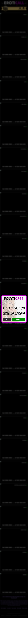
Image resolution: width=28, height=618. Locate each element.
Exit (7, 319)
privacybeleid (18, 314)
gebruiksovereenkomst (8, 314)
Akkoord (18, 319)
